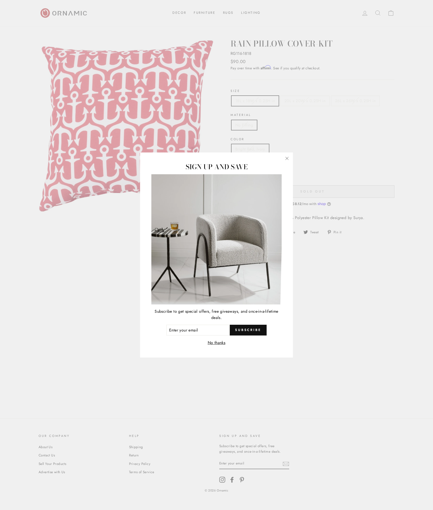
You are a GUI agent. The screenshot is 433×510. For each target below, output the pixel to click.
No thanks (217, 343)
